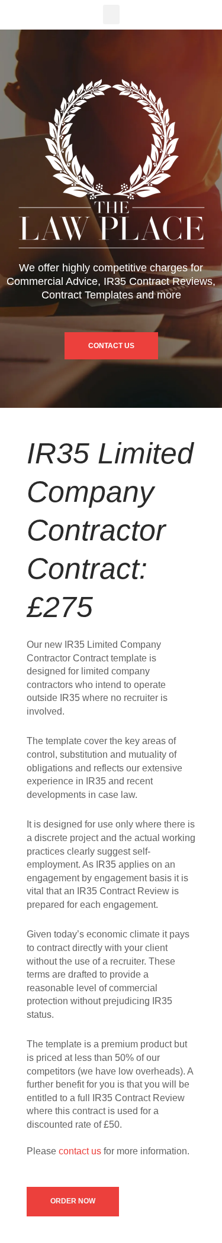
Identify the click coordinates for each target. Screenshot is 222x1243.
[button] (111, 14)
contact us (80, 1151)
